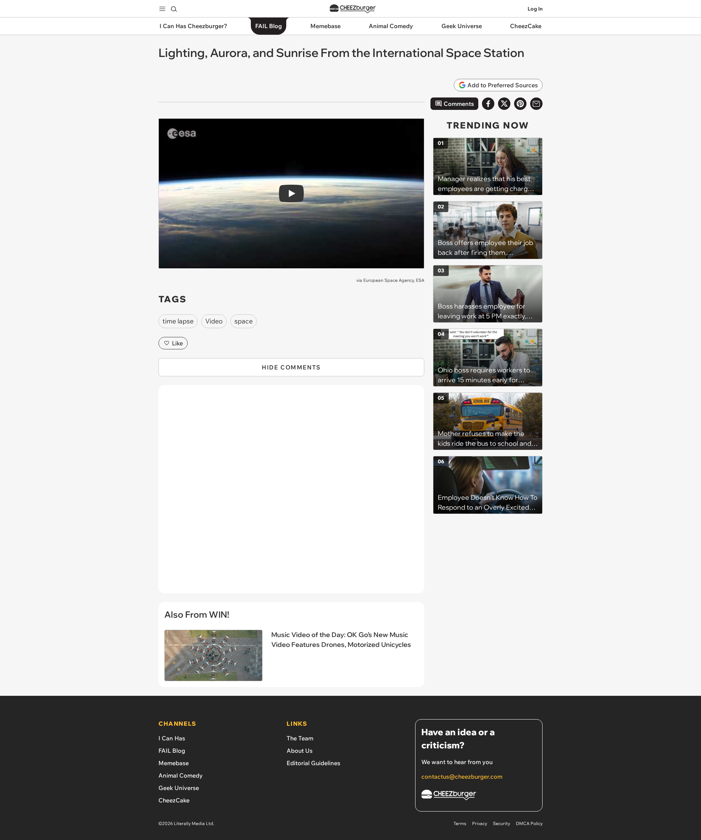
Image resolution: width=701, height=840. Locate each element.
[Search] (173, 9)
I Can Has (171, 738)
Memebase (173, 763)
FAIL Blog (171, 750)
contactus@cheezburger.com (461, 776)
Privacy (479, 823)
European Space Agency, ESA (393, 280)
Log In (535, 8)
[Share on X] (504, 103)
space (243, 321)
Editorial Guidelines (313, 763)
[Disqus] (291, 493)
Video (214, 321)
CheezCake (173, 800)
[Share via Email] (536, 103)
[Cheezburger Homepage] (352, 9)
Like (177, 343)
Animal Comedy (180, 775)
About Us (300, 750)
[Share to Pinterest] (520, 103)
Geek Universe (178, 787)
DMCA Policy (529, 823)
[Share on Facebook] (488, 103)
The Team (300, 738)
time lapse (178, 321)
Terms (459, 823)
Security (501, 823)
